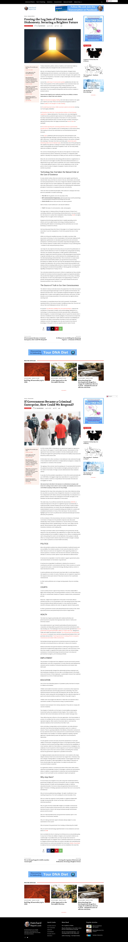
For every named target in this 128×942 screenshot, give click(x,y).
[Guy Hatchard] (35, 26)
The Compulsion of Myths (67, 925)
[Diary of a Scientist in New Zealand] (89, 926)
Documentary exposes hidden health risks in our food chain (31, 98)
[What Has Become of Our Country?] (89, 931)
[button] (102, 2)
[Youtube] (27, 937)
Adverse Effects (31, 16)
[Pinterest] (57, 329)
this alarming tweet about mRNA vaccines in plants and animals (58, 107)
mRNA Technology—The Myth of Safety (71, 935)
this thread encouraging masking (51, 100)
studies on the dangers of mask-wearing (54, 103)
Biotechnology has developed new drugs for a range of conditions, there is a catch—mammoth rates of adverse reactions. (32, 80)
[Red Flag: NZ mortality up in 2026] (37, 372)
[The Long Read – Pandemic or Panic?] (93, 70)
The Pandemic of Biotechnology (88, 91)
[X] (53, 329)
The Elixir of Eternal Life (97, 935)
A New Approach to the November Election (30, 73)
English (110, 1)
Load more (93, 95)
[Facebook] (49, 329)
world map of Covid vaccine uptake (56, 82)
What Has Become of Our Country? (98, 931)
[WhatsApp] (61, 329)
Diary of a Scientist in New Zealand (97, 926)
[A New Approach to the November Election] (64, 372)
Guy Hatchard (41, 25)
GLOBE (73, 215)
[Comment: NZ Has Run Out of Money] (93, 54)
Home (25, 16)
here (69, 121)
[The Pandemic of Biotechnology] (93, 85)
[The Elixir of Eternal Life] (89, 935)
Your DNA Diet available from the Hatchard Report (59, 308)
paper (45, 135)
